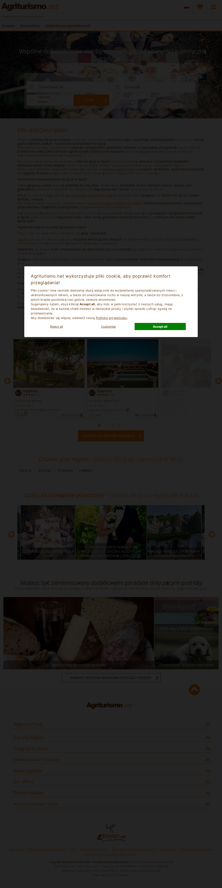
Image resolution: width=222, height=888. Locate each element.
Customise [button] (108, 326)
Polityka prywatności (111, 318)
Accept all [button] (160, 326)
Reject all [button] (56, 326)
